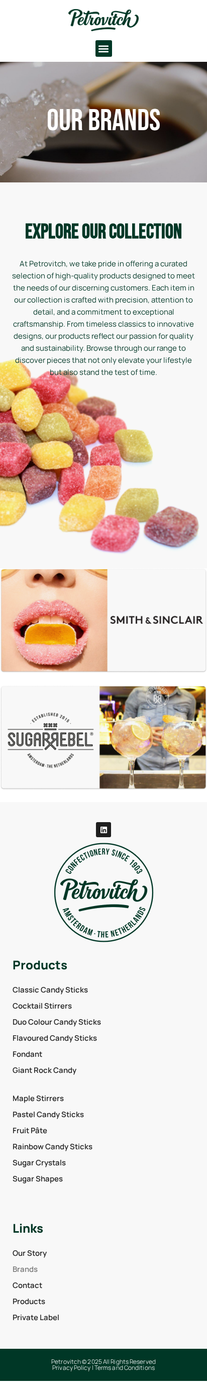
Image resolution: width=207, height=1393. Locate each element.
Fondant (27, 1054)
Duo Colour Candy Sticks (57, 1022)
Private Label (36, 1317)
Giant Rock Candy (44, 1070)
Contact (27, 1285)
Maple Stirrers (38, 1098)
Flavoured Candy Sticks (55, 1038)
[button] (103, 48)
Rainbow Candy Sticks (52, 1146)
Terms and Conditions (124, 1367)
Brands (25, 1269)
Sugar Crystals (39, 1162)
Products (29, 1301)
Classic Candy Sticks (50, 989)
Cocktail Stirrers (42, 1006)
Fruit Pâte (30, 1130)
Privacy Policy (71, 1367)
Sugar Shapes (38, 1178)
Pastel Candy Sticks (48, 1114)
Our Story (30, 1253)
